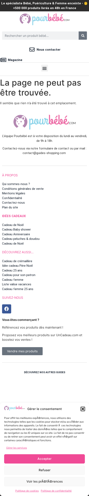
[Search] (83, 35)
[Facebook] (6, 308)
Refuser (45, 470)
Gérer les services (16, 447)
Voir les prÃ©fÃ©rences (44, 481)
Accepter (44, 459)
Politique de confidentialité (56, 490)
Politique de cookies (27, 490)
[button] (83, 409)
